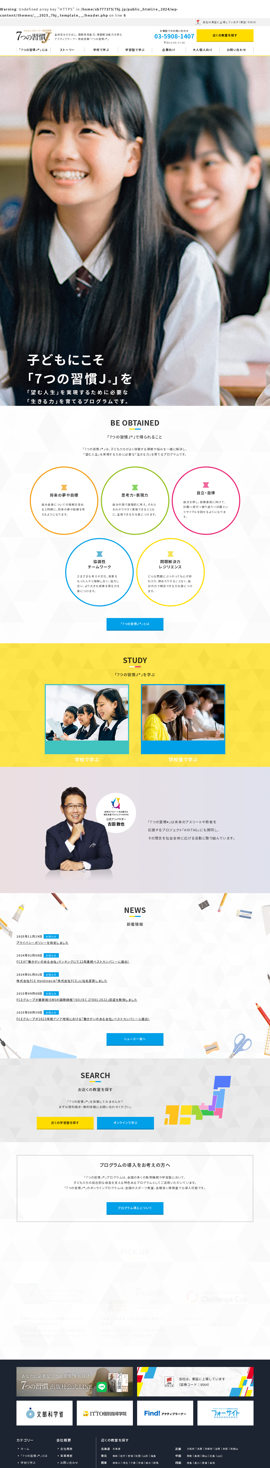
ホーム (25, 1449)
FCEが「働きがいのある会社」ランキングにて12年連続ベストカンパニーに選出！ (72, 961)
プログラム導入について (135, 1208)
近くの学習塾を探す (65, 1122)
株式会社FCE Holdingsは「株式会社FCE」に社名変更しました (61, 981)
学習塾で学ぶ (135, 50)
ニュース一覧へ (135, 1039)
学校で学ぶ (101, 50)
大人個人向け (203, 50)
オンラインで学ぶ (125, 1122)
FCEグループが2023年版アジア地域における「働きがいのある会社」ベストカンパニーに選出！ (83, 1019)
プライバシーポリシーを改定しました (42, 942)
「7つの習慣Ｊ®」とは (135, 624)
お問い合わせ (236, 50)
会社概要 (66, 1449)
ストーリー (67, 50)
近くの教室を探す (225, 35)
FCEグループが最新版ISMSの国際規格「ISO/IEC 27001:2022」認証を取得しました (76, 1000)
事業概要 (66, 1456)
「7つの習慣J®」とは (33, 50)
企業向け (168, 50)
